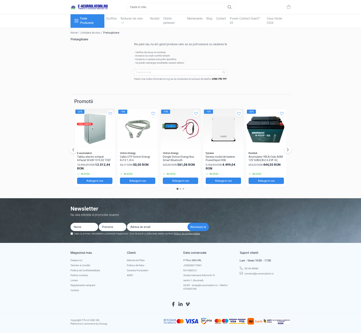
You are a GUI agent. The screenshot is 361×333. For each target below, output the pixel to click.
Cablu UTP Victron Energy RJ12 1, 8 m (135, 158)
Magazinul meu (81, 253)
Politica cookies (79, 275)
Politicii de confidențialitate (187, 233)
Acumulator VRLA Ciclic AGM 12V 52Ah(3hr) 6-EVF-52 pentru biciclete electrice (266, 158)
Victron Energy (128, 153)
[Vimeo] (187, 304)
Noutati (154, 18)
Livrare (74, 280)
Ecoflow (111, 18)
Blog (209, 18)
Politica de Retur (135, 265)
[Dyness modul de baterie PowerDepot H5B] (223, 129)
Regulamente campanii (83, 285)
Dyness (210, 153)
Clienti (131, 253)
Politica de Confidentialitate (85, 270)
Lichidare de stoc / (91, 32)
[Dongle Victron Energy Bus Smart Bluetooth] (180, 129)
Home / (75, 32)
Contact (221, 18)
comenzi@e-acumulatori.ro (259, 273)
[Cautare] (229, 7)
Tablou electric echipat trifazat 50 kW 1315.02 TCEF (94, 158)
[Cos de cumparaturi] (288, 7)
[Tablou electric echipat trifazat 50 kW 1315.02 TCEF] (94, 129)
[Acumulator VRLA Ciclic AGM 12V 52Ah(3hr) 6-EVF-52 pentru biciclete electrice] (266, 129)
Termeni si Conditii (80, 265)
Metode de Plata (136, 260)
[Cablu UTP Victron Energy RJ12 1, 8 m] (137, 129)
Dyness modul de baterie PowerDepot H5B (220, 158)
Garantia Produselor (137, 270)
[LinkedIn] (180, 304)
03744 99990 (251, 268)
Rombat (253, 153)
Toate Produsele (87, 21)
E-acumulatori (84, 153)
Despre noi (76, 260)
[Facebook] (173, 304)
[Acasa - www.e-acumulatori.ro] (89, 7)
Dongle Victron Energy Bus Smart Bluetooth (178, 158)
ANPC (130, 275)
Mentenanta (194, 18)
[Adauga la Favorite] (110, 113)
